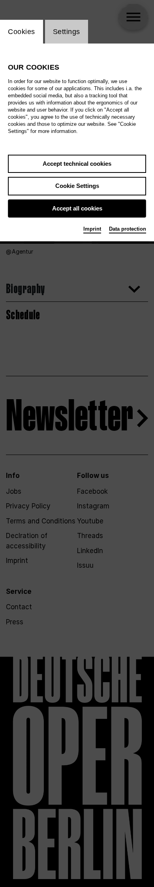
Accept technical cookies (77, 163)
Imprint (92, 229)
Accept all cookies (77, 208)
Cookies (21, 32)
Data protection (127, 229)
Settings (66, 32)
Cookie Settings (77, 185)
